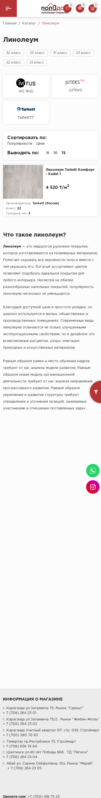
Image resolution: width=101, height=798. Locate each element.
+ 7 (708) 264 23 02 (20, 724)
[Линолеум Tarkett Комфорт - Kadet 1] (24, 182)
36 (55, 153)
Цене (40, 143)
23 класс (83, 53)
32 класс (13, 53)
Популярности (19, 143)
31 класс (60, 53)
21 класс (37, 62)
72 (63, 153)
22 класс (13, 62)
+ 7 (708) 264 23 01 (19, 713)
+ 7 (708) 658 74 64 (20, 746)
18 (47, 153)
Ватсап (93, 470)
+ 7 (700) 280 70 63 (20, 735)
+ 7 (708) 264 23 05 (22, 768)
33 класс (37, 53)
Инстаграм (93, 487)
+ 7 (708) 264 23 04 (20, 757)
